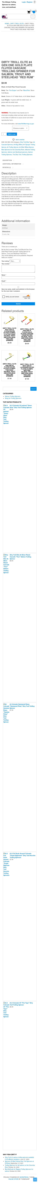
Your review (6, 264)
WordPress (23, 1177)
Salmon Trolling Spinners (12, 396)
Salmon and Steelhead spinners (17, 152)
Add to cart (12, 134)
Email (4, 281)
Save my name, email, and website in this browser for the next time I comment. (18, 290)
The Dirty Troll (17, 154)
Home (7, 23)
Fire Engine (12, 90)
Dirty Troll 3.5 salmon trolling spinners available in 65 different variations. (19, 1158)
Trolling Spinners (27, 154)
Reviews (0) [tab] (7, 167)
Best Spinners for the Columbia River (12, 150)
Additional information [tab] (12, 164)
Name (4, 275)
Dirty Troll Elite (17, 23)
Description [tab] (7, 160)
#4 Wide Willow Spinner (26, 147)
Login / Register (27, 2)
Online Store (13, 1179)
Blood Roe (26, 90)
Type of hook (6, 127)
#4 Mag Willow (18, 144)
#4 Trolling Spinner (12, 147)
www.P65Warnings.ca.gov (26, 124)
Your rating (6, 261)
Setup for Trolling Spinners (13, 398)
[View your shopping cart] (28, 13)
